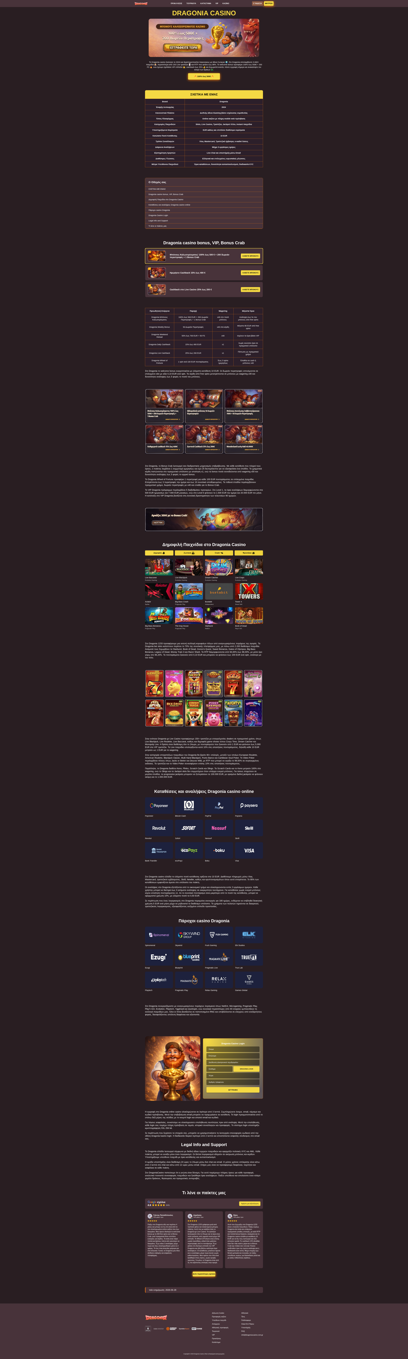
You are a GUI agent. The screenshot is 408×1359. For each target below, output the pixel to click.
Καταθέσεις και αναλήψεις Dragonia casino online (169, 205)
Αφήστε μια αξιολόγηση (250, 1204)
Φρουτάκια (247, 553)
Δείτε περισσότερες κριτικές (204, 1274)
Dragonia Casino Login (158, 215)
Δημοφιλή (158, 553)
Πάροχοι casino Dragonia (159, 210)
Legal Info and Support (158, 221)
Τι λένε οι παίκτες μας (158, 226)
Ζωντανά (187, 553)
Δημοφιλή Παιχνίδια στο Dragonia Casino (166, 199)
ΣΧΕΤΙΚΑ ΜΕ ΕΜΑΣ (157, 189)
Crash (217, 553)
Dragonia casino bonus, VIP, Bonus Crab (166, 194)
